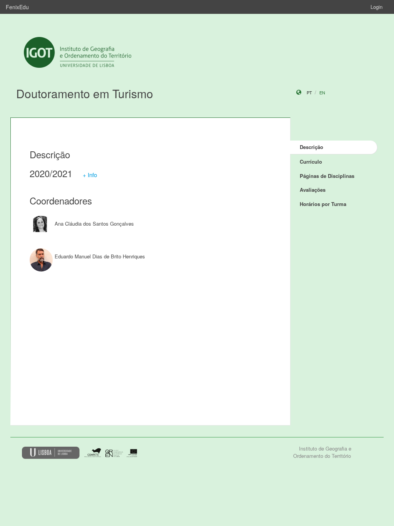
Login (376, 6)
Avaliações (313, 189)
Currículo (311, 161)
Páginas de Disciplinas (327, 175)
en (322, 92)
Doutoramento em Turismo (84, 93)
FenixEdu (17, 7)
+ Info (90, 175)
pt (309, 92)
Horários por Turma (323, 204)
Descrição (311, 147)
